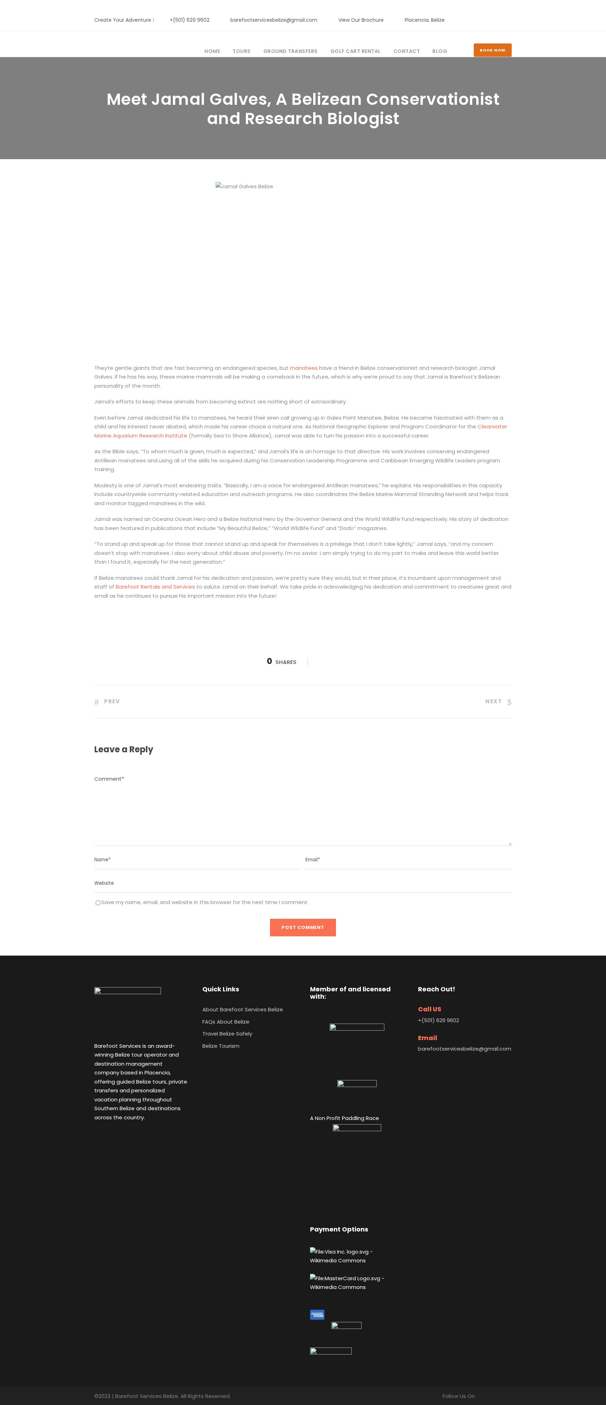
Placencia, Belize (425, 19)
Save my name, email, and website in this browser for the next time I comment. (205, 902)
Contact (406, 51)
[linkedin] (498, 19)
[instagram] (510, 19)
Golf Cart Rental (355, 51)
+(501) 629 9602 (189, 19)
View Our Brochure (361, 19)
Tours (242, 51)
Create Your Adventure (122, 19)
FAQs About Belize (225, 1021)
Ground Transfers (290, 51)
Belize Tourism (221, 1046)
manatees (304, 368)
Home (212, 51)
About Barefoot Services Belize (242, 1009)
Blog (439, 51)
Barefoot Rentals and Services (155, 586)
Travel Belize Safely (227, 1033)
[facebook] (487, 19)
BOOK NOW (493, 50)
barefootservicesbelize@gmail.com (273, 19)
